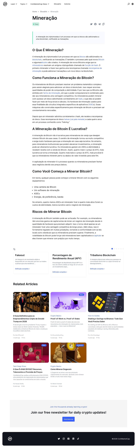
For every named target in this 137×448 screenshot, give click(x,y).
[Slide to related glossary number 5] (123, 248)
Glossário (43, 12)
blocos (82, 57)
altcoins (44, 62)
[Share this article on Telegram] (99, 24)
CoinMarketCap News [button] (38, 4)
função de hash (91, 65)
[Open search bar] (129, 4)
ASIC (91, 104)
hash (80, 99)
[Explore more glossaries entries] (14, 249)
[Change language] (133, 4)
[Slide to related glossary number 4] (121, 248)
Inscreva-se (68, 419)
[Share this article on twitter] (91, 24)
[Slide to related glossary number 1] (114, 248)
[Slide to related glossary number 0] (112, 248)
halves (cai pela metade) (74, 119)
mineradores (37, 65)
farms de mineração (51, 93)
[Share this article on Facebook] (95, 24)
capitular (97, 236)
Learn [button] (13, 4)
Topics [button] (22, 4)
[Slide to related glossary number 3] (118, 248)
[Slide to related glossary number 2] (116, 248)
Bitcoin (101, 59)
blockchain (37, 59)
